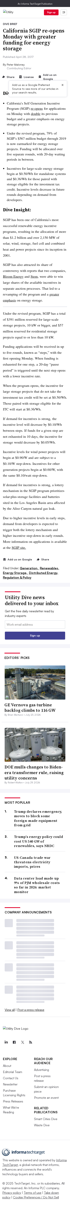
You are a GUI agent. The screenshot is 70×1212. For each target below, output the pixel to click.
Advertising (41, 1070)
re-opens (37, 108)
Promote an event (46, 1098)
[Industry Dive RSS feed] (30, 1042)
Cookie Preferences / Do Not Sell (36, 1197)
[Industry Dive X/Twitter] (22, 1042)
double (35, 113)
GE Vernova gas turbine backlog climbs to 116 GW (30, 707)
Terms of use (32, 1193)
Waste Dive (42, 1125)
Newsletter (10, 1084)
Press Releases (13, 1101)
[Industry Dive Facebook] (14, 1042)
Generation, (29, 568)
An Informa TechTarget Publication (35, 3)
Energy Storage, (15, 573)
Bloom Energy (13, 276)
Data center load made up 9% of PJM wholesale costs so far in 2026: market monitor (37, 885)
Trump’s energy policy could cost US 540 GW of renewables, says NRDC (38, 841)
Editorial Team (12, 1072)
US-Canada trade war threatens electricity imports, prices (32, 862)
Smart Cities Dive (45, 1119)
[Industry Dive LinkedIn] (6, 1042)
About (7, 1066)
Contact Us (10, 1078)
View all (10, 1010)
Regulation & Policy (17, 577)
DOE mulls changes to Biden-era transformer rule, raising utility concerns (34, 772)
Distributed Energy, (43, 573)
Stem (34, 276)
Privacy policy (11, 1193)
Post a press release (30, 1010)
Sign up (51, 12)
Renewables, (49, 568)
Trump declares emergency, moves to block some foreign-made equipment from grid (38, 818)
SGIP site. (19, 547)
